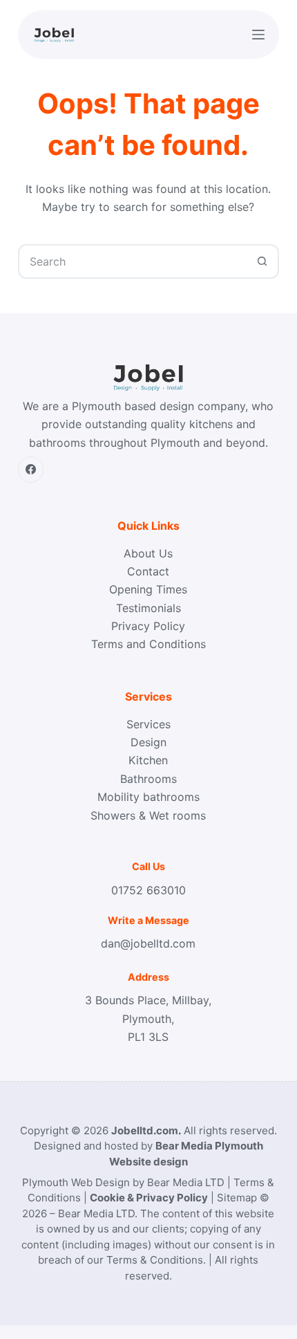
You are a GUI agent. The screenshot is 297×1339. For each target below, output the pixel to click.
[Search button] (262, 261)
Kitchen (148, 760)
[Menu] (258, 34)
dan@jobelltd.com (148, 943)
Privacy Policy (148, 626)
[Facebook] (31, 469)
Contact (148, 571)
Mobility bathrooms (148, 797)
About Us (148, 553)
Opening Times (148, 589)
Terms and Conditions (148, 644)
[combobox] (132, 261)
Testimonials (148, 608)
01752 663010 (148, 890)
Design (148, 742)
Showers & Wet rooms (148, 815)
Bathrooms (148, 779)
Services (148, 724)
